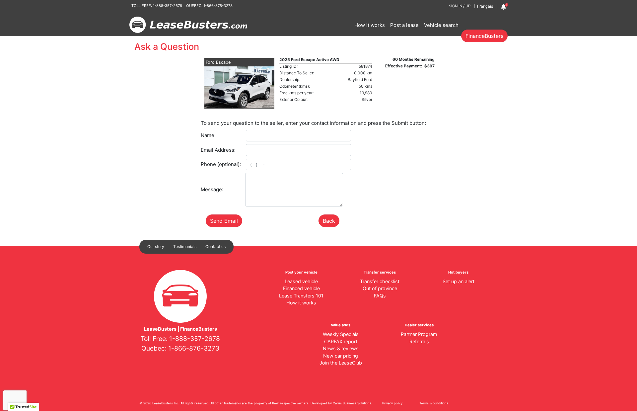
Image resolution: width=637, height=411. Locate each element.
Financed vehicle (301, 288)
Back (329, 220)
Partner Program (419, 334)
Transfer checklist (379, 281)
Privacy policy (392, 403)
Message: (212, 189)
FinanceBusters (484, 36)
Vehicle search (441, 25)
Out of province (380, 288)
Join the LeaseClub (340, 363)
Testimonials (184, 246)
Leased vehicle (301, 281)
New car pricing (340, 356)
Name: (208, 135)
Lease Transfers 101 (301, 295)
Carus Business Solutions (352, 403)
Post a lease (404, 25)
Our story (155, 246)
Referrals (419, 341)
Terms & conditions (433, 403)
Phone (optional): (221, 164)
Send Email (224, 220)
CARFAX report (340, 341)
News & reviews (341, 348)
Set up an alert (458, 281)
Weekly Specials (341, 334)
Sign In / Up (459, 6)
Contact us (215, 246)
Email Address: (218, 150)
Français (485, 6)
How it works (369, 25)
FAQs (380, 295)
